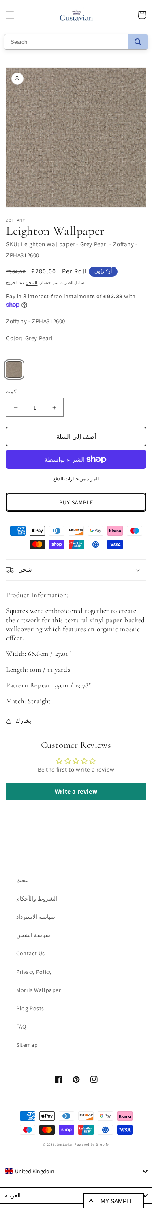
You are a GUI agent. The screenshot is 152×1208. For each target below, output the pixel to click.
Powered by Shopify (92, 1144)
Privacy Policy (33, 971)
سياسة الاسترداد (35, 916)
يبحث (22, 880)
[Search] (138, 41)
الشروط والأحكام (36, 898)
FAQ (21, 1026)
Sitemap (27, 1044)
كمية (11, 391)
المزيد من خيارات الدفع (76, 479)
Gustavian (65, 1144)
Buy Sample (76, 502)
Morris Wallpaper (38, 990)
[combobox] (76, 1171)
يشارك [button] (23, 720)
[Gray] (14, 369)
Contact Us (30, 953)
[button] (10, 15)
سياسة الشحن (33, 935)
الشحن (31, 282)
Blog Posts (30, 1008)
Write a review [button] (76, 791)
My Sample (117, 1201)
